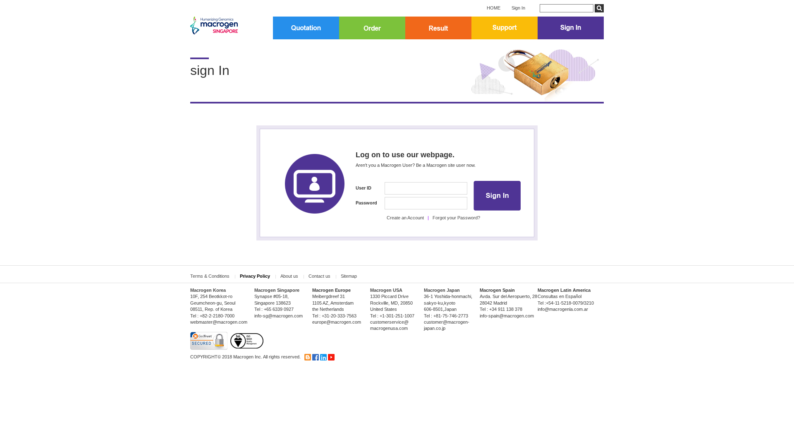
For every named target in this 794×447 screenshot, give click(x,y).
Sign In (518, 7)
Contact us (319, 276)
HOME (493, 7)
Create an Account (405, 217)
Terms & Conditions (210, 276)
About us (289, 276)
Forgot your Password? (456, 217)
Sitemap (349, 276)
